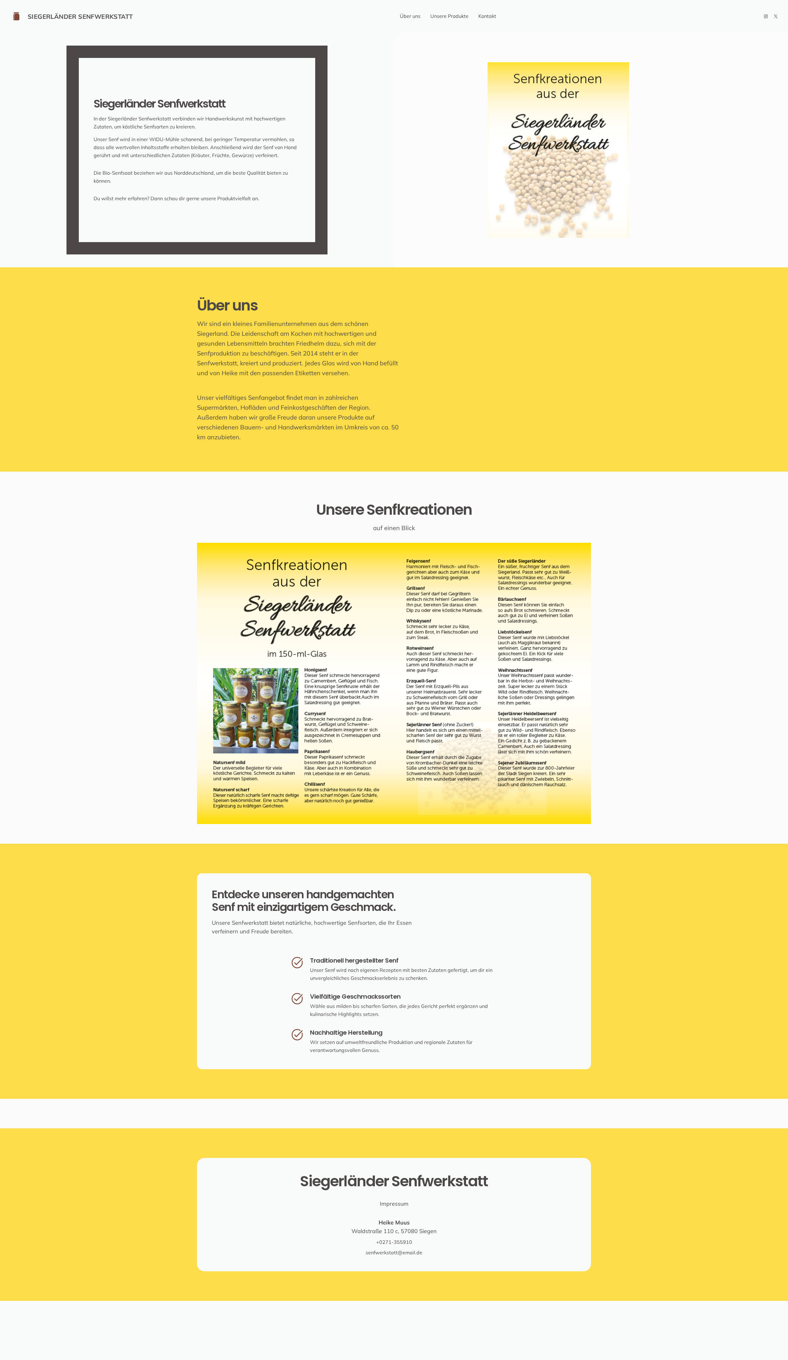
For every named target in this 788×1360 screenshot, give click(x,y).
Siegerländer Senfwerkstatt (80, 16)
